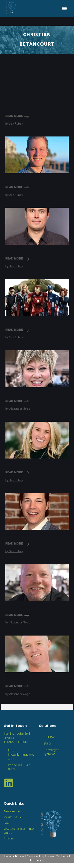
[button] (64, 8)
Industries (10, 817)
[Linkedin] (9, 783)
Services (9, 811)
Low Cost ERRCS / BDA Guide (19, 831)
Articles (9, 838)
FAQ (6, 823)
